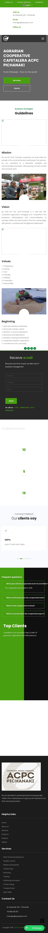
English (28, 5)
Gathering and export (11, 880)
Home (4, 823)
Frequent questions (24, 2)
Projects (5, 838)
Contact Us (9, 2)
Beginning (8, 321)
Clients (4, 842)
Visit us (16, 12)
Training (6, 876)
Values (6, 261)
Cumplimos (39, 2)
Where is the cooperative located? (20, 606)
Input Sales (7, 892)
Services (5, 830)
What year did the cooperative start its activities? (24, 584)
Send (11, 401)
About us (5, 826)
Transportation (9, 888)
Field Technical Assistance (13, 857)
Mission (6, 152)
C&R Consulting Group (22, 927)
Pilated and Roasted (11, 865)
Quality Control (9, 861)
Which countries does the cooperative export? (24, 614)
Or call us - (20, 408)
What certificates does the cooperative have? (24, 598)
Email (15, 20)
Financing (7, 873)
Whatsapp (37, 928)
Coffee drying (8, 884)
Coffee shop (8, 869)
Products (5, 834)
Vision (5, 207)
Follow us (17, 27)
